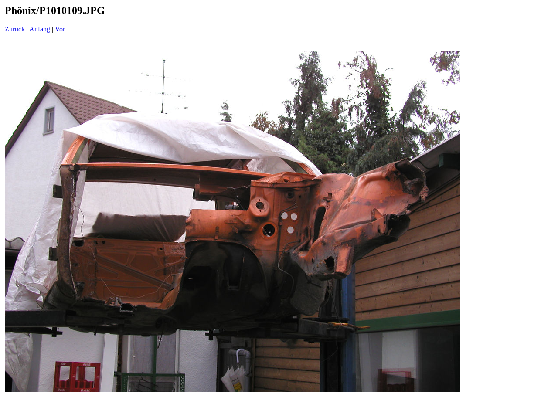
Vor (60, 29)
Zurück (15, 29)
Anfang (39, 29)
